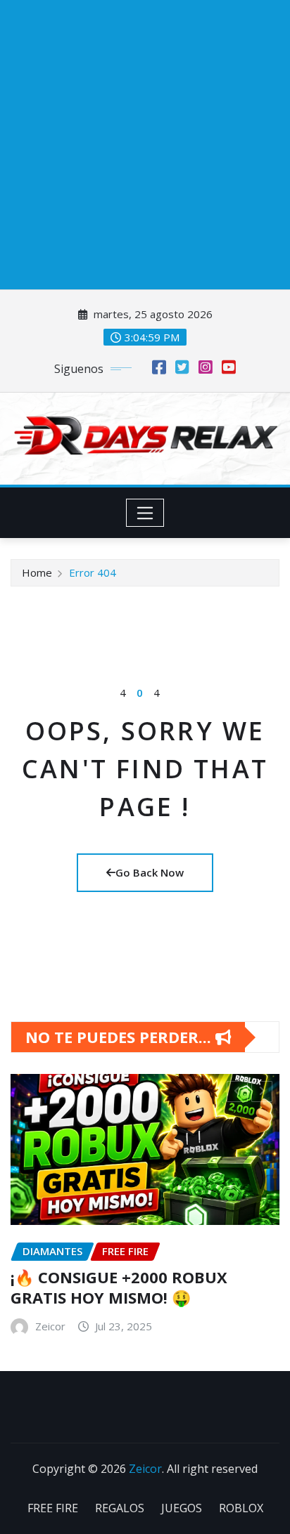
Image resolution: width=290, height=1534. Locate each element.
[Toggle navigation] (145, 513)
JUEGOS (181, 1508)
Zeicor (145, 1468)
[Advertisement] (145, 144)
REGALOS (119, 1508)
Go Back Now (149, 872)
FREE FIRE (52, 1508)
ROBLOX (241, 1508)
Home (37, 572)
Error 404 (92, 572)
